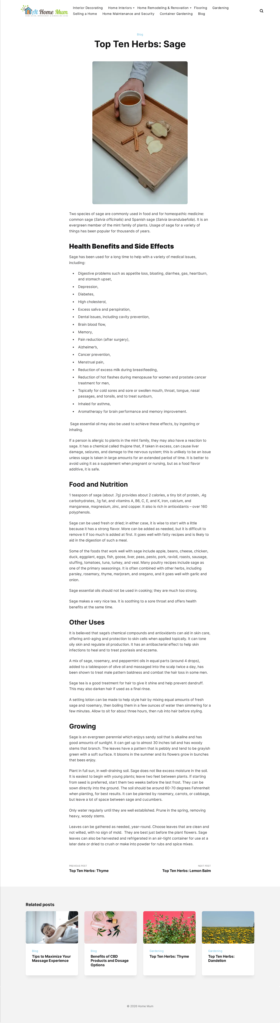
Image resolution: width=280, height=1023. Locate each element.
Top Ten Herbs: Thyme (169, 956)
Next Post (186, 869)
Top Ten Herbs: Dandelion (221, 958)
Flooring (200, 8)
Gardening (220, 8)
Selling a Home (85, 14)
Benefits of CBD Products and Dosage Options (110, 960)
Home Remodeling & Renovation (163, 8)
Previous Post (89, 869)
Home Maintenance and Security (128, 14)
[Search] (261, 10)
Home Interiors (120, 8)
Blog (201, 14)
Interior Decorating (88, 8)
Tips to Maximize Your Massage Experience (51, 958)
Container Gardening (176, 14)
